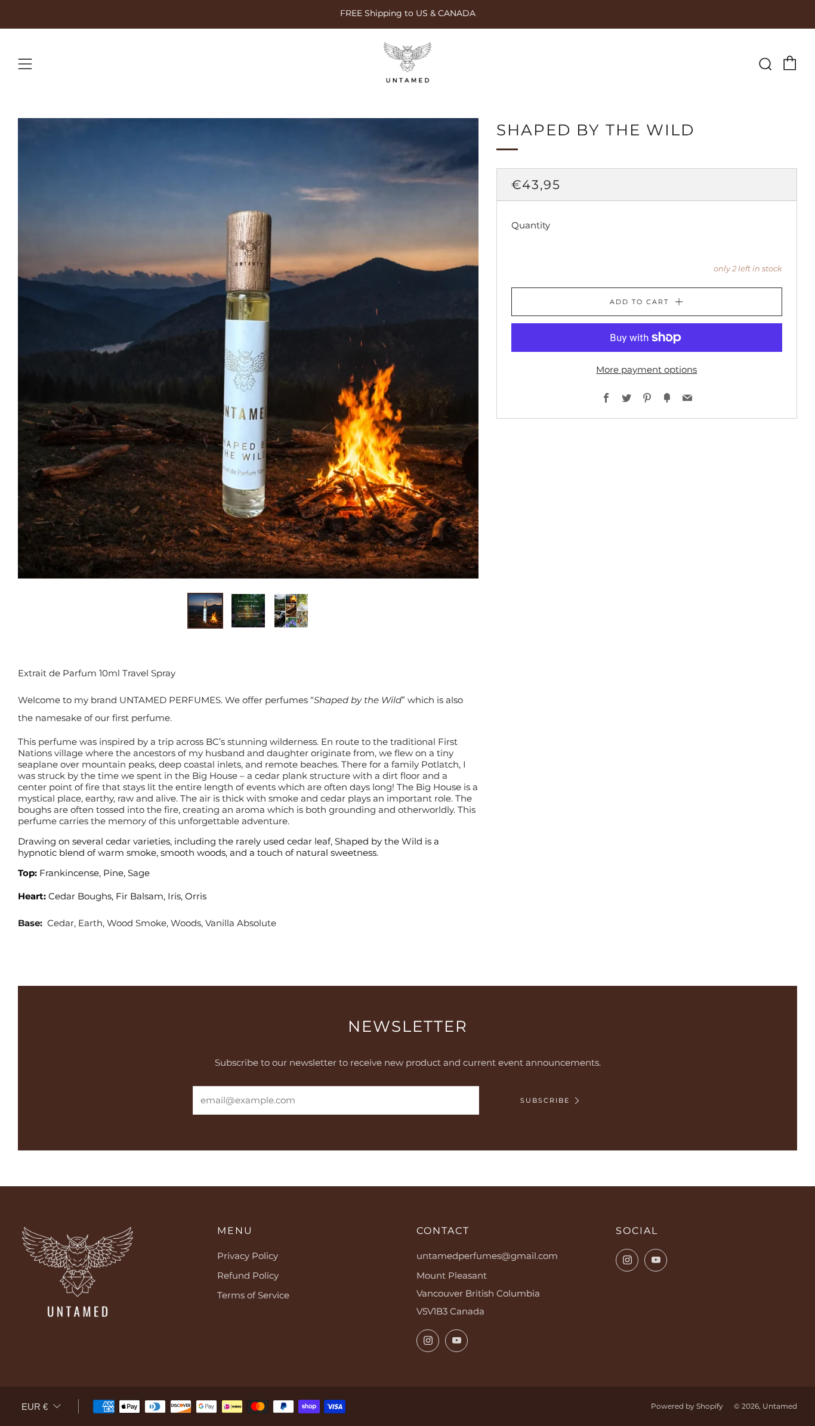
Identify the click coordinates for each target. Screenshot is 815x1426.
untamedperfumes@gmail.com (487, 1255)
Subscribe (545, 1100)
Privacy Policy (247, 1255)
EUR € (34, 1407)
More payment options (646, 369)
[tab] (205, 611)
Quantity (530, 225)
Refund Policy (248, 1275)
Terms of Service (253, 1295)
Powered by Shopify (687, 1406)
